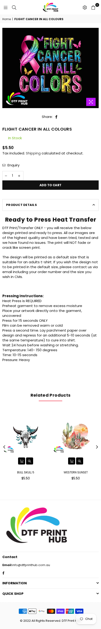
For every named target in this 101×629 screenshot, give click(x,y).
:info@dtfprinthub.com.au (31, 565)
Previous (4, 447)
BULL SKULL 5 (25, 472)
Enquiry (13, 165)
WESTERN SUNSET (76, 472)
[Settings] (85, 7)
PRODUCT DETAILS (21, 205)
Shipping (33, 153)
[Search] (14, 7)
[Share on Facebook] (56, 116)
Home (6, 19)
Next (97, 447)
